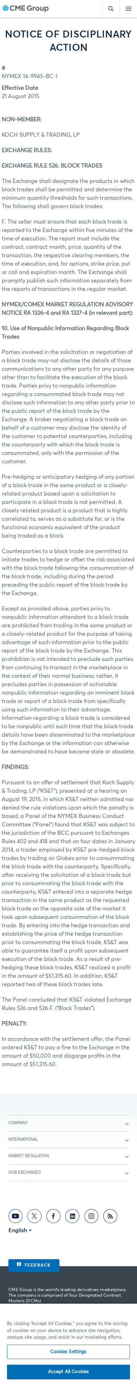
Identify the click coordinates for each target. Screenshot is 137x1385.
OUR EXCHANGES (24, 1172)
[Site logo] (25, 9)
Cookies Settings (68, 1352)
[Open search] (110, 9)
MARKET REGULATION (28, 1156)
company (18, 1123)
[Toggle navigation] (128, 9)
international (23, 1139)
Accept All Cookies (68, 1372)
